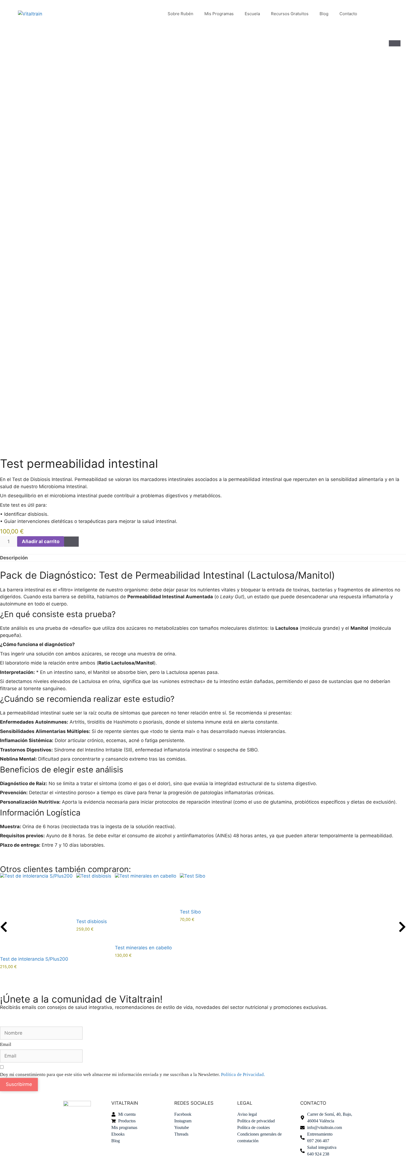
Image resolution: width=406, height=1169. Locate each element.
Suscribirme (19, 1084)
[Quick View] (2, 972)
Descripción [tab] (14, 557)
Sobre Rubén (180, 13)
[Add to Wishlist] (71, 541)
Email (5, 1044)
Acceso (375, 13)
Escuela (252, 13)
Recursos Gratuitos (290, 13)
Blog (324, 13)
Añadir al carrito (40, 541)
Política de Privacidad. (243, 1074)
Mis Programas (219, 13)
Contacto (348, 13)
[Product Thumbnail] (394, 43)
